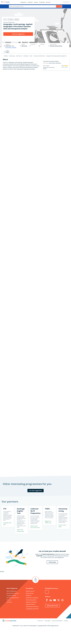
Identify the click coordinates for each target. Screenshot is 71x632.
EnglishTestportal (30, 604)
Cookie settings (47, 620)
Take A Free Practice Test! (59, 226)
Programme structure (15, 86)
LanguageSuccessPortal (32, 608)
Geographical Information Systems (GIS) (35, 280)
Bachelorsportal (30, 591)
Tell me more (52, 562)
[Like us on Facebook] (46, 600)
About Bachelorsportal (12, 593)
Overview (18, 82)
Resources (48, 2)
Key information (17, 79)
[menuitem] (23, 2)
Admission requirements (14, 89)
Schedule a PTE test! (60, 242)
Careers (9, 600)
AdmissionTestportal (31, 602)
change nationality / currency (33, 370)
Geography (28, 278)
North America (19, 56)
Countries (36, 2)
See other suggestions (35, 490)
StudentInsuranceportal (32, 606)
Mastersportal (29, 593)
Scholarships (42, 2)
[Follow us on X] (58, 600)
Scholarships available (10, 47)
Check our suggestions (18, 34)
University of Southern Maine (9, 22)
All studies (6, 56)
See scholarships (31, 440)
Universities (30, 2)
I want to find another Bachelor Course (47, 163)
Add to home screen (52, 605)
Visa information (16, 99)
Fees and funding (16, 92)
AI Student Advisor (11, 595)
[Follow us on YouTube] (54, 600)
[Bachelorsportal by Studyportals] (5, 2)
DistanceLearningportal (32, 597)
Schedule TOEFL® (61, 234)
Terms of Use (40, 620)
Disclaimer (66, 620)
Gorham (50, 63)
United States (25, 56)
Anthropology (12, 56)
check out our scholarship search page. (52, 470)
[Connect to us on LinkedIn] (50, 600)
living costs (30, 403)
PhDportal (28, 595)
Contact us (9, 602)
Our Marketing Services (13, 597)
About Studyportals (12, 591)
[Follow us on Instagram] (62, 600)
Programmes (23, 2)
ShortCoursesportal (31, 600)
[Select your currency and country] (47, 592)
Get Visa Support (61, 414)
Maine (31, 56)
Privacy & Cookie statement (57, 620)
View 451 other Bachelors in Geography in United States (39, 283)
